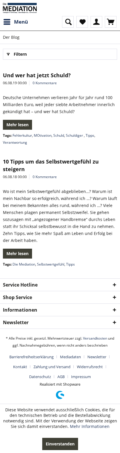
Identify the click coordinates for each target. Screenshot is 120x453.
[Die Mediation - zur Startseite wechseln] (20, 8)
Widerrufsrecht (90, 366)
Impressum (81, 376)
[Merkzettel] (82, 22)
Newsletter (96, 356)
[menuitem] (15, 22)
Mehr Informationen (90, 426)
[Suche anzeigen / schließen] (68, 22)
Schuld (58, 135)
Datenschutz (40, 376)
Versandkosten (95, 338)
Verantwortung (15, 142)
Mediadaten (70, 356)
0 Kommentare (45, 82)
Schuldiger (75, 135)
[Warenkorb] (111, 22)
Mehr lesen (17, 124)
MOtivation (43, 135)
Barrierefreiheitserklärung (31, 356)
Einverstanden (60, 444)
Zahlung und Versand (51, 366)
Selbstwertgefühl (50, 264)
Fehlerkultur (22, 135)
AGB (61, 376)
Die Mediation (24, 264)
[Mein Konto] (96, 22)
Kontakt (20, 366)
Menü (21, 21)
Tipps (90, 135)
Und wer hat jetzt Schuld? (37, 75)
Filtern (20, 54)
